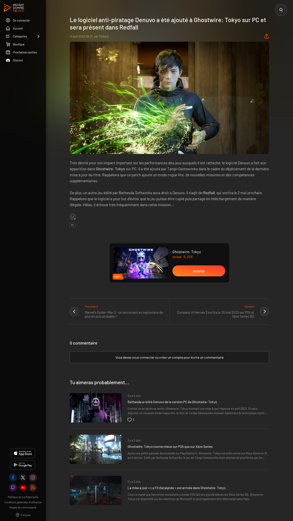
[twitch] (13, 487)
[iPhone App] (23, 453)
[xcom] (23, 478)
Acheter (199, 271)
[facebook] (13, 478)
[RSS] (33, 487)
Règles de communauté (23, 507)
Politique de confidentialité (23, 497)
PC (72, 225)
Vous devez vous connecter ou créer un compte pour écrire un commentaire (169, 357)
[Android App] (23, 465)
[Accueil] (14, 8)
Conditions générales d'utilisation (23, 502)
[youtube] (23, 487)
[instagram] (33, 478)
